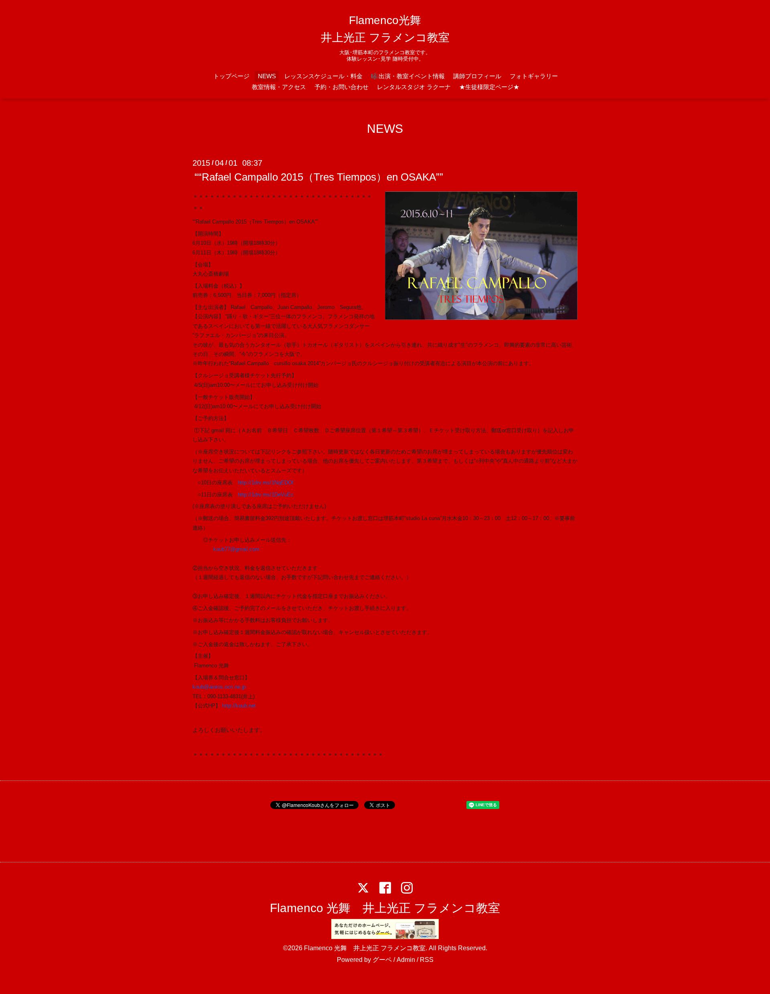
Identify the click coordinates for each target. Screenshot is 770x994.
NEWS (267, 76)
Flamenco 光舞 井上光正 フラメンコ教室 (385, 908)
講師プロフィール (477, 76)
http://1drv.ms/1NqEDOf (266, 483)
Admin (406, 959)
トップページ (231, 76)
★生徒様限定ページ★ (489, 86)
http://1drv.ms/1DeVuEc (266, 495)
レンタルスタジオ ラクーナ (414, 86)
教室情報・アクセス (279, 86)
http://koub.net (239, 706)
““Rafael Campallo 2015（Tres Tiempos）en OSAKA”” (319, 177)
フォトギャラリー (534, 76)
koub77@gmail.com (236, 549)
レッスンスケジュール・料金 (323, 76)
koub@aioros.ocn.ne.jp (219, 687)
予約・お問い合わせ (341, 86)
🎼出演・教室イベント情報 (408, 76)
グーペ (382, 959)
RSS (427, 959)
